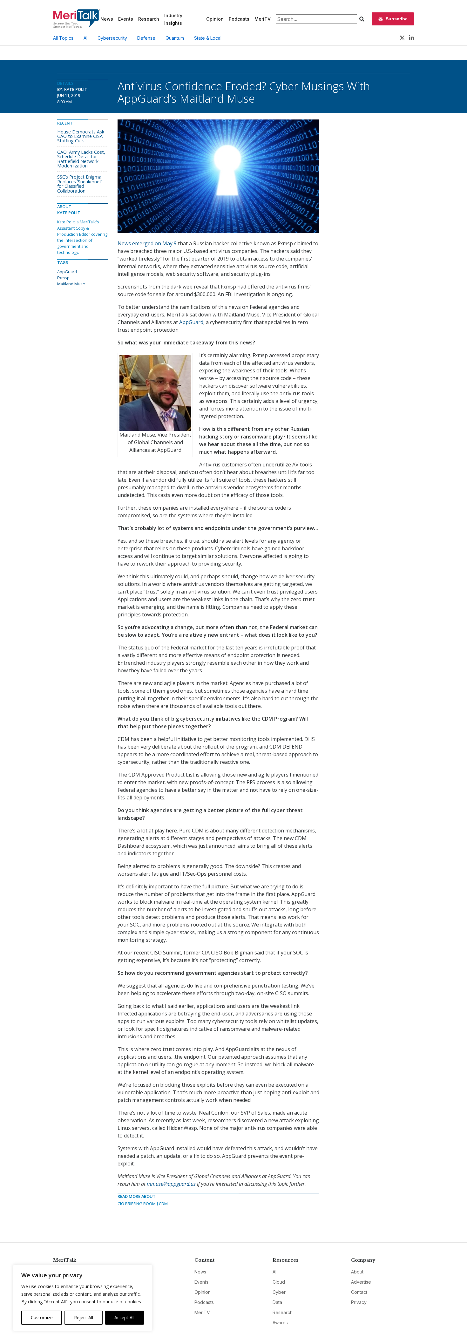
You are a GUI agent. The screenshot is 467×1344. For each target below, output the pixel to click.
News (106, 19)
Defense (146, 38)
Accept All (124, 1317)
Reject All (83, 1317)
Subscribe (397, 18)
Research (148, 19)
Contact (359, 1292)
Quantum (175, 38)
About (357, 1271)
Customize (42, 1317)
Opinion (215, 19)
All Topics (63, 38)
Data (277, 1302)
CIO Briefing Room (137, 1203)
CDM (163, 1203)
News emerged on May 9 (147, 243)
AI (85, 38)
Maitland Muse (71, 284)
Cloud (279, 1282)
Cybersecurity (112, 38)
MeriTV (262, 19)
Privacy (359, 1302)
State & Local (207, 38)
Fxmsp (63, 278)
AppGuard (191, 322)
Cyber (279, 1292)
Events (125, 19)
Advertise (361, 1282)
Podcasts (239, 19)
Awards (280, 1322)
